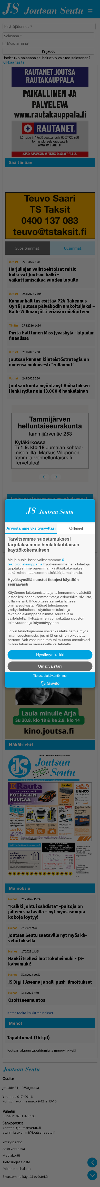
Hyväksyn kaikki (50, 655)
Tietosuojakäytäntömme (50, 676)
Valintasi (76, 529)
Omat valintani (50, 666)
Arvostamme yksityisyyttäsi (31, 528)
